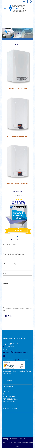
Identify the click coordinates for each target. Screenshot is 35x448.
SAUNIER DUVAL (8, 386)
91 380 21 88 (18, 196)
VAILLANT (6, 391)
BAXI (4, 394)
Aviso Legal (25, 308)
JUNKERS (6, 389)
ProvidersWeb (16, 442)
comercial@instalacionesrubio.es (16, 352)
